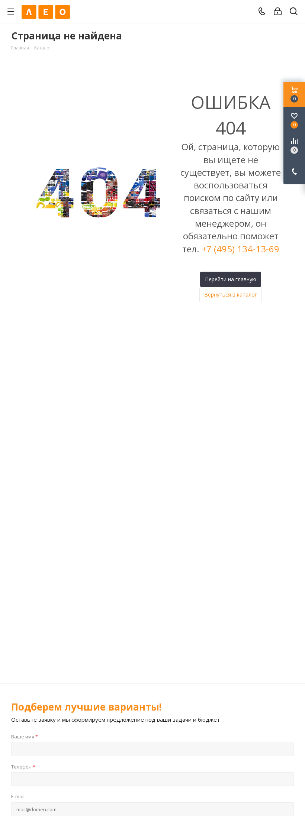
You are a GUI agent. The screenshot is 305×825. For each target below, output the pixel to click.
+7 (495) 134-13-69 (240, 249)
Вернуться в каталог (230, 294)
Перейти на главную (230, 279)
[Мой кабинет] (278, 11)
